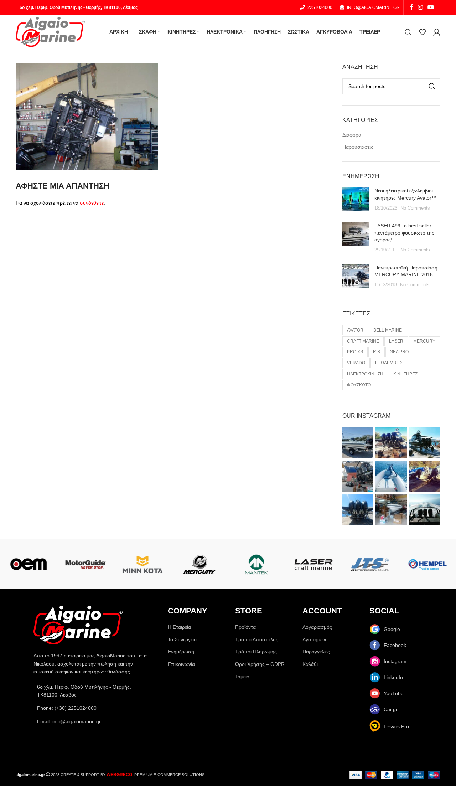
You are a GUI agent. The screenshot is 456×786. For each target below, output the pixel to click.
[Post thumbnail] (355, 199)
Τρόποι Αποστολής (256, 639)
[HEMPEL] (427, 564)
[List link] (93, 708)
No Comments (415, 208)
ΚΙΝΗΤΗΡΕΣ (405, 373)
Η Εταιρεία (179, 627)
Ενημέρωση (181, 651)
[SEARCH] (432, 86)
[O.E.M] (28, 564)
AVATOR (355, 330)
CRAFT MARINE (363, 341)
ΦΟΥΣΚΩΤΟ (359, 384)
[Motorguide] (85, 564)
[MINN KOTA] (142, 564)
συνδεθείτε (92, 203)
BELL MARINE (387, 330)
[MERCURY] (199, 564)
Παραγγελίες (316, 651)
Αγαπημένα (315, 639)
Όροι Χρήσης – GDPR (260, 664)
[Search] (408, 32)
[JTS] (370, 564)
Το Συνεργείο (182, 639)
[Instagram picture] (358, 442)
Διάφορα (351, 135)
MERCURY (424, 341)
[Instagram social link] (420, 7)
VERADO (356, 362)
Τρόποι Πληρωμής (256, 651)
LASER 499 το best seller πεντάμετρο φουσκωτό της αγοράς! (404, 232)
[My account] (437, 32)
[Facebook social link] (411, 7)
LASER (396, 341)
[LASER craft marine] (313, 564)
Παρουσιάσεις (357, 147)
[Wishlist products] (422, 32)
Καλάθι (310, 664)
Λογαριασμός (317, 627)
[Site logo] (50, 31)
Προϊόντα (245, 627)
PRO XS (355, 351)
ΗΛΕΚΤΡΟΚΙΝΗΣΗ (365, 373)
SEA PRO (399, 351)
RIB (376, 351)
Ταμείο (242, 676)
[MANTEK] (256, 564)
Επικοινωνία (181, 664)
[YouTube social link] (430, 7)
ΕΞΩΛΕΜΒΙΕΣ (389, 362)
